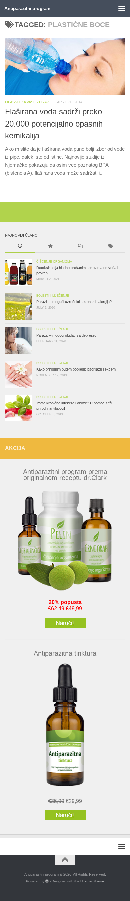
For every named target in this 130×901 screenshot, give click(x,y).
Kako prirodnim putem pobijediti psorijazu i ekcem (76, 369)
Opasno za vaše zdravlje (30, 102)
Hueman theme (92, 881)
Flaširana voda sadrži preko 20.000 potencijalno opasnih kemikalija (54, 123)
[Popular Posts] (50, 246)
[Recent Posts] (20, 246)
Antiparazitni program (27, 8)
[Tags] (110, 246)
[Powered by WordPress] (47, 881)
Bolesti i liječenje (52, 295)
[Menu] (121, 8)
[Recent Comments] (80, 246)
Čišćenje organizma (54, 261)
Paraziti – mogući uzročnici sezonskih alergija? (74, 302)
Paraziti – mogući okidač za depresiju (66, 335)
